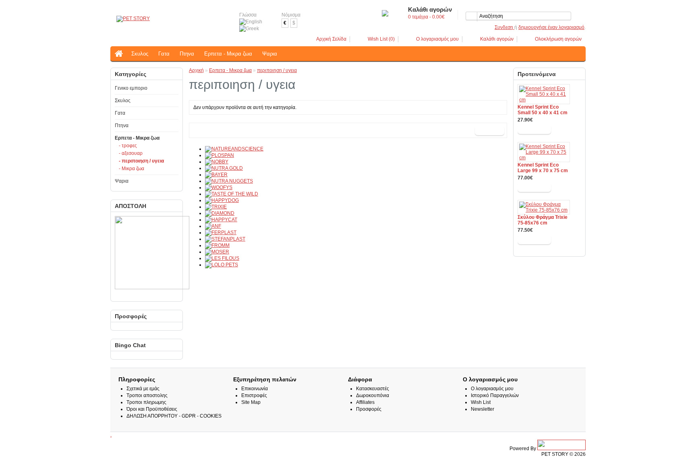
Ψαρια (269, 54)
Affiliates (365, 402)
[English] (250, 22)
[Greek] (249, 28)
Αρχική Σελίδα (331, 39)
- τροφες (128, 145)
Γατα (164, 54)
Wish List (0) (381, 39)
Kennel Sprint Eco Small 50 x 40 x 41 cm (543, 109)
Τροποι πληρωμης (146, 402)
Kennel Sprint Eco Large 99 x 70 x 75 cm (543, 167)
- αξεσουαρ (131, 153)
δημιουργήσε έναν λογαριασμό (551, 27)
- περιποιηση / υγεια (141, 161)
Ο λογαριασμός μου (437, 39)
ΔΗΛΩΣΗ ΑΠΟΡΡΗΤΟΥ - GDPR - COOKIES (174, 416)
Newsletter (482, 409)
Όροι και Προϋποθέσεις (151, 409)
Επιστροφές (254, 395)
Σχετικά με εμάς (143, 388)
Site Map (251, 402)
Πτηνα (187, 54)
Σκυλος (139, 54)
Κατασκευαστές (372, 388)
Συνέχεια (489, 130)
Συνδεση (504, 27)
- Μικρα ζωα (131, 168)
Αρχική (196, 70)
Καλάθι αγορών (497, 39)
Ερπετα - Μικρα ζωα (228, 54)
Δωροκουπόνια (372, 395)
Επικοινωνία (254, 388)
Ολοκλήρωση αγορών (558, 39)
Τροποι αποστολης (147, 395)
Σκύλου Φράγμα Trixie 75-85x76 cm (543, 220)
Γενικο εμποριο (131, 88)
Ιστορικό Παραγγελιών (495, 395)
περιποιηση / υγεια (277, 70)
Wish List (481, 402)
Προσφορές (368, 409)
